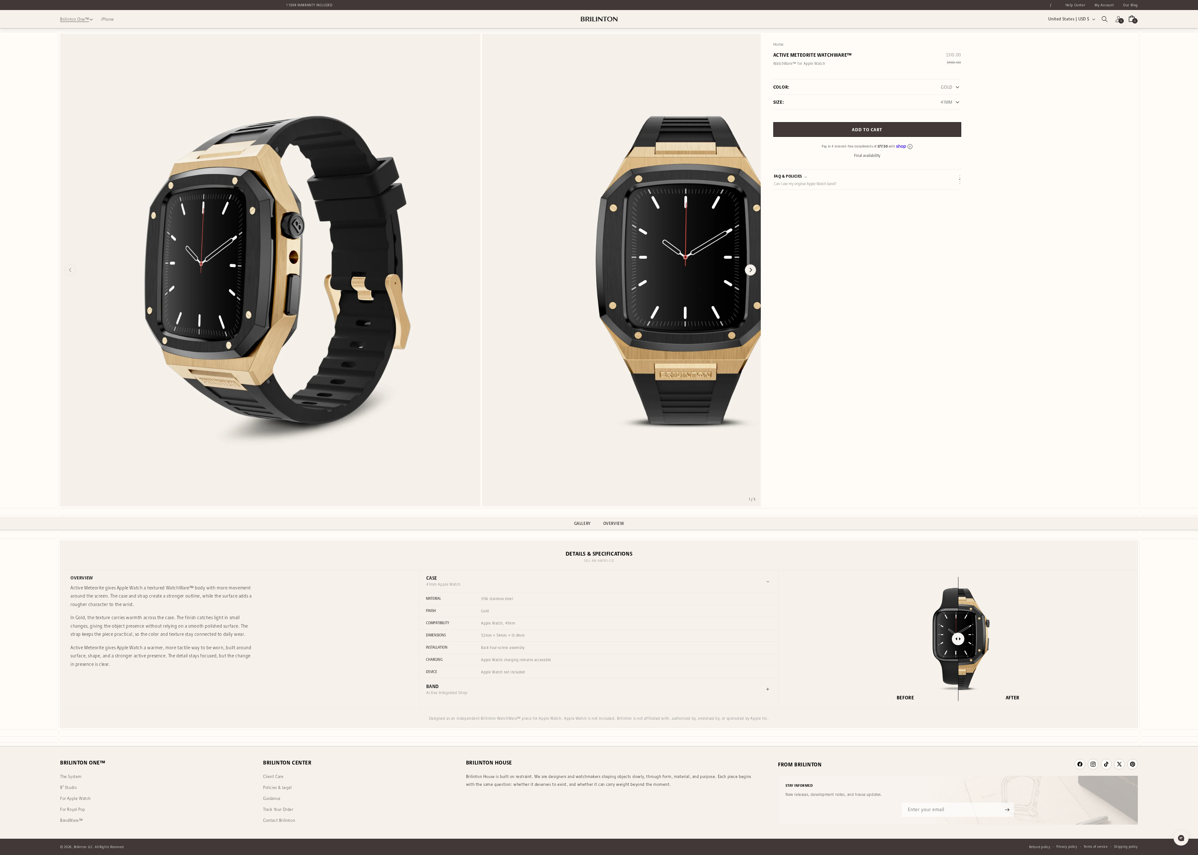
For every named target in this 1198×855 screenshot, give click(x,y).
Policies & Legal (277, 787)
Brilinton (80, 846)
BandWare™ (71, 820)
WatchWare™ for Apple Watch (799, 63)
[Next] (750, 270)
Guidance (272, 798)
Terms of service (1096, 846)
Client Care (273, 776)
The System (71, 776)
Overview (613, 523)
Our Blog (1130, 5)
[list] (410, 270)
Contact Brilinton (279, 820)
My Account (1104, 5)
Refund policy (1039, 846)
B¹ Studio (68, 787)
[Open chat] (1181, 838)
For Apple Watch (75, 798)
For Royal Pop (72, 809)
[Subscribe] (1007, 809)
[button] (1105, 19)
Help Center (1076, 5)
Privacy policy (1066, 846)
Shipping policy (1126, 846)
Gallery (582, 523)
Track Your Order (278, 809)
